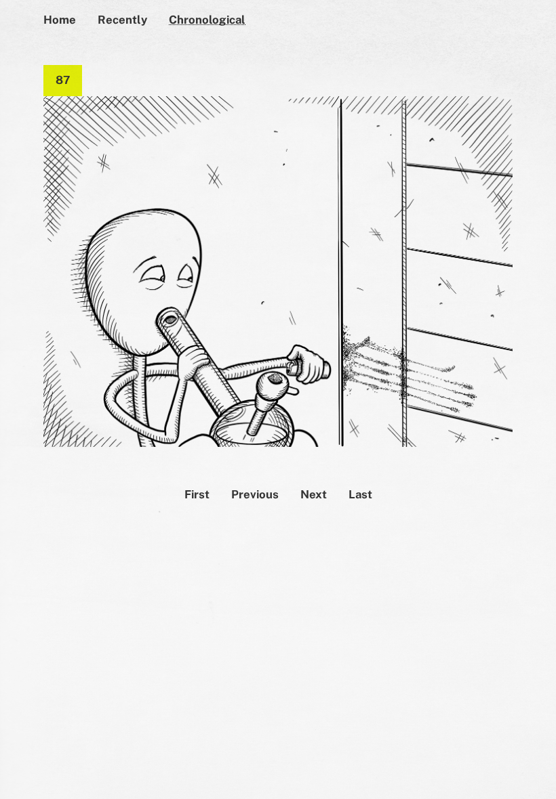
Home (59, 19)
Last (360, 494)
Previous (255, 494)
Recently (122, 19)
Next (313, 494)
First (197, 494)
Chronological (207, 19)
